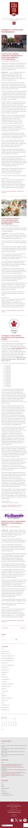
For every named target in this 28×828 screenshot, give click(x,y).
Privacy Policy (14, 814)
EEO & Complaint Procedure (7, 795)
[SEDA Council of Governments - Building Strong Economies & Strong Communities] (14, 9)
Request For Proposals (6, 698)
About (2, 786)
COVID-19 (3, 663)
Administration (4, 651)
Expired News (4, 670)
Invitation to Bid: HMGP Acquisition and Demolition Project (12, 337)
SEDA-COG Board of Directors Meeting (9, 745)
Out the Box (16, 804)
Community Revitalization (11, 191)
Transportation (4, 705)
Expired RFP (3, 672)
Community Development (6, 655)
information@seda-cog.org (14, 812)
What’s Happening (5, 788)
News (22, 191)
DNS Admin (16, 341)
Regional (3, 695)
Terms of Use (14, 816)
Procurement (4, 691)
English (5, 825)
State (2, 702)
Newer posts (4, 627)
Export (2, 674)
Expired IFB (3, 667)
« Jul (2, 729)
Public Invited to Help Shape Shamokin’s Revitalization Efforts (13, 523)
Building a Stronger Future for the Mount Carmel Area (12, 767)
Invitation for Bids (15, 506)
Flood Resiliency (4, 679)
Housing (3, 681)
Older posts (24, 627)
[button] (14, 23)
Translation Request (5, 793)
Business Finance (5, 653)
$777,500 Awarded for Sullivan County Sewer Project (12, 775)
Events (2, 790)
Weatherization (4, 709)
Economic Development (6, 665)
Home (2, 785)
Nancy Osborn (16, 61)
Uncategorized (4, 707)
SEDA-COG (3, 192)
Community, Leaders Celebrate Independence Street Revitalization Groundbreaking (11, 56)
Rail (2, 693)
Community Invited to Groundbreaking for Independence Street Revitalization (10, 221)
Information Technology (6, 684)
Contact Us (3, 791)
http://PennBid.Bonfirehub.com (19, 348)
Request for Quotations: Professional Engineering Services (13, 769)
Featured (19, 191)
